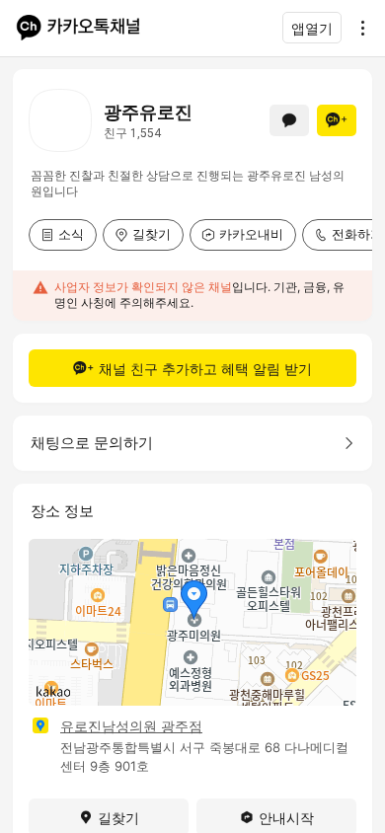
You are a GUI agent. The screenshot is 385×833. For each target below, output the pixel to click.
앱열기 (312, 28)
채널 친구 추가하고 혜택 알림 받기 (205, 368)
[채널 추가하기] (336, 120)
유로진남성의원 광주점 (131, 726)
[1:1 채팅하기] (289, 120)
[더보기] (357, 27)
